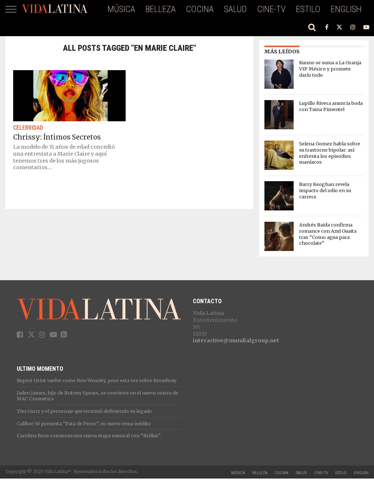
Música (121, 9)
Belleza (160, 9)
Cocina (200, 9)
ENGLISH (346, 9)
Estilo (308, 9)
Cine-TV (271, 9)
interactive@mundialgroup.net (236, 340)
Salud (235, 9)
